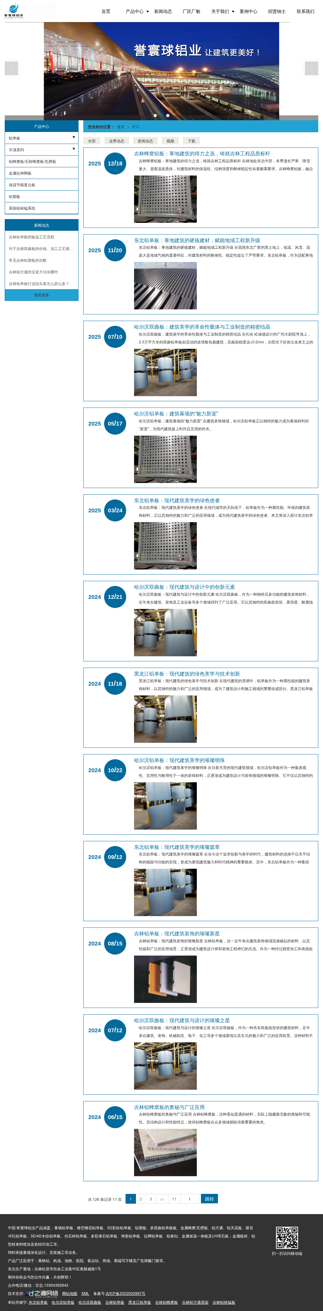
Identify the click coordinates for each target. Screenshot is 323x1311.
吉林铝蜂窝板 (166, 1302)
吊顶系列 (16, 149)
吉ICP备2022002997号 (125, 1293)
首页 (106, 11)
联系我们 (305, 11)
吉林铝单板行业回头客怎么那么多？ (39, 283)
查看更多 (41, 294)
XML (85, 1293)
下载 (191, 140)
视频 (170, 140)
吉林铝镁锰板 (224, 1302)
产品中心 (135, 11)
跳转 (209, 1198)
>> (162, 1198)
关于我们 (220, 11)
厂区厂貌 (191, 11)
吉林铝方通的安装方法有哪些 (33, 271)
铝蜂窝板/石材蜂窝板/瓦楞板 (32, 161)
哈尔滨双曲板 (90, 1302)
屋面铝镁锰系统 (22, 208)
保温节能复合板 (22, 184)
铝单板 (14, 137)
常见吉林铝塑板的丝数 (28, 260)
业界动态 (116, 140)
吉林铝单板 (114, 1302)
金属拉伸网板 (20, 173)
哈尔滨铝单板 (63, 1302)
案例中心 (248, 11)
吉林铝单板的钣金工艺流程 (31, 236)
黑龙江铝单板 (139, 1302)
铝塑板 (14, 196)
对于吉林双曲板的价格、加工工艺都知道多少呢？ (43, 248)
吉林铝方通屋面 (195, 1302)
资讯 (135, 126)
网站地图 (69, 1293)
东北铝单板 (38, 1302)
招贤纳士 (277, 11)
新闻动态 (163, 11)
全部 (92, 140)
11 (174, 1198)
